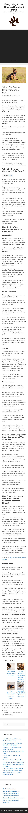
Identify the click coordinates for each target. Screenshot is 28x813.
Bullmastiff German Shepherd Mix (13, 760)
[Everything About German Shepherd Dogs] (14, 21)
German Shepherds (13, 705)
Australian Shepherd (9, 789)
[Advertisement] (14, 44)
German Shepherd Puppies (11, 800)
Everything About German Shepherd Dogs (14, 7)
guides (22, 705)
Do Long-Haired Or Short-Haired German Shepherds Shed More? (21, 676)
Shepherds (6, 802)
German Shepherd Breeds (11, 793)
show (10, 175)
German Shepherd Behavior (11, 791)
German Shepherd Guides (12, 703)
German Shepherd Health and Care (13, 798)
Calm (5, 705)
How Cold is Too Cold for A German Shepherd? (20, 694)
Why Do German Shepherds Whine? (13, 762)
